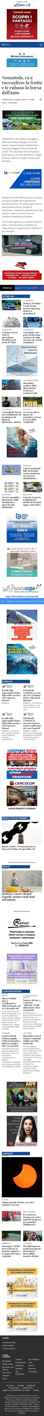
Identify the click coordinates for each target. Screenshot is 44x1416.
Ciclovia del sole (9, 1342)
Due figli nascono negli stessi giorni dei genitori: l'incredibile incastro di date (32, 1251)
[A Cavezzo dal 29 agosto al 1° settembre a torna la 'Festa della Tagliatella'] (32, 402)
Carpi (4, 1378)
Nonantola (13, 103)
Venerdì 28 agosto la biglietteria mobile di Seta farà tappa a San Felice (32, 501)
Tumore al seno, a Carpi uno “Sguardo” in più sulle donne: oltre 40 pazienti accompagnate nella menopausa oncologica (31, 1005)
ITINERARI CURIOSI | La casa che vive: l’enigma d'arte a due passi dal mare (32, 695)
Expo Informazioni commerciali (22, 596)
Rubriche (7, 681)
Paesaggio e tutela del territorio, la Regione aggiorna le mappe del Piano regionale (11, 1251)
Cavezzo (19, 1359)
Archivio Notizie (8, 1348)
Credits (36, 1390)
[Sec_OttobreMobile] (22, 59)
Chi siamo (10, 1385)
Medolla (5, 1375)
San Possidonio (20, 1372)
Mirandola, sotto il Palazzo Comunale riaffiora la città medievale (32, 1040)
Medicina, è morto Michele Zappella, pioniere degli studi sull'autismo (18, 896)
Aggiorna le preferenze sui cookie (16, 1390)
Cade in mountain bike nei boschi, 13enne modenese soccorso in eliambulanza (32, 473)
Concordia (6, 1372)
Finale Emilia (7, 1364)
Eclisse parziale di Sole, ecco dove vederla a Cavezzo (18, 1203)
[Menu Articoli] (22, 188)
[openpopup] (41, 45)
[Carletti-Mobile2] (22, 39)
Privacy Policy (13, 1388)
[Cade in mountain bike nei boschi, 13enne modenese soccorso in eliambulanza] (11, 470)
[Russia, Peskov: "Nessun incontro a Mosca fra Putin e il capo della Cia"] (22, 833)
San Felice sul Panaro (8, 1368)
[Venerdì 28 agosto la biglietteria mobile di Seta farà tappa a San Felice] (32, 487)
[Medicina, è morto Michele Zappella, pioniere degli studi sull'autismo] (22, 881)
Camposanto (21, 1362)
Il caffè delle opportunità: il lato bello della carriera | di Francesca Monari (11, 695)
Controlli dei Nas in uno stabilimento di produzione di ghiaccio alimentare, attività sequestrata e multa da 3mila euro (11, 417)
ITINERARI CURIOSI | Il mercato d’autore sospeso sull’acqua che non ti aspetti (32, 723)
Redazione (8, 99)
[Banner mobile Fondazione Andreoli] (22, 129)
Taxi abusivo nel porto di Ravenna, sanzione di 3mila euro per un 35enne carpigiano (32, 337)
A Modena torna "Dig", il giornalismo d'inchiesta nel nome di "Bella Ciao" (10, 337)
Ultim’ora (7, 288)
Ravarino (32, 1368)
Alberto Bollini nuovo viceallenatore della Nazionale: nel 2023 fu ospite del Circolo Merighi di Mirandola (11, 1003)
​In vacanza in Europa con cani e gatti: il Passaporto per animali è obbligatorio (32, 1219)
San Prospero (33, 1359)
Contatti (20, 1385)
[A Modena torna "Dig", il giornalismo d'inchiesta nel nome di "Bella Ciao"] (11, 322)
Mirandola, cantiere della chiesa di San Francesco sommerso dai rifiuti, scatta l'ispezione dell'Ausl (32, 388)
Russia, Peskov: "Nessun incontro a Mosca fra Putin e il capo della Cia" (19, 847)
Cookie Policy (27, 1388)
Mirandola (6, 1361)
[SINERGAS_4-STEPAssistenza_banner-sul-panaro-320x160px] (22, 279)
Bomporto (20, 1365)
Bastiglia (19, 1368)
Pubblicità (31, 1385)
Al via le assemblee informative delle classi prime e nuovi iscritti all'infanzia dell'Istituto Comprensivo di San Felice (11, 502)
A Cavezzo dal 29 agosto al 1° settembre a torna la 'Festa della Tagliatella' (32, 417)
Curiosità (7, 1153)
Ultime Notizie (8, 1345)
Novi (30, 1362)
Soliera (31, 1365)
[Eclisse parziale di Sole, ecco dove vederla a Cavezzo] (22, 1177)
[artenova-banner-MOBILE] (22, 1332)
